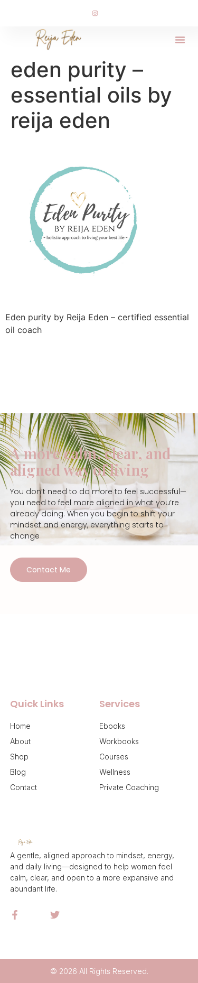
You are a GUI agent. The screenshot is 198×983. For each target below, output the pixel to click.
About (20, 741)
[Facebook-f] (15, 915)
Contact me (48, 569)
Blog (18, 771)
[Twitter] (55, 915)
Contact (23, 787)
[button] (180, 40)
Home (20, 725)
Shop (19, 756)
